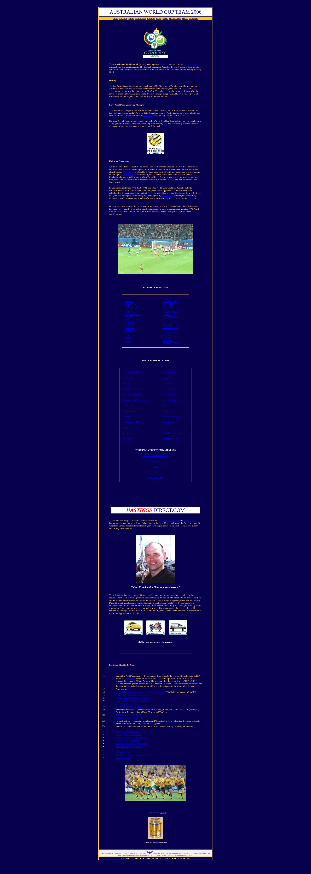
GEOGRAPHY (140, 19)
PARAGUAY (168, 304)
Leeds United (168, 378)
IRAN (127, 335)
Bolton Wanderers (131, 394)
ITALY (128, 338)
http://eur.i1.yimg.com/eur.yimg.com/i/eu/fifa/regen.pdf (140, 692)
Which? (139, 706)
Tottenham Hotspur (171, 433)
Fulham (126, 438)
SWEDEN (167, 325)
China (184, 88)
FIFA (165, 123)
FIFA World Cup (155, 477)
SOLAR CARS (185, 858)
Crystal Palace (129, 422)
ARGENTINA (131, 304)
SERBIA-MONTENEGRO (170, 315)
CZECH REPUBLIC (134, 320)
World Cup (148, 115)
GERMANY (130, 330)
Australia (165, 64)
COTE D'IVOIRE (132, 314)
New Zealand (167, 195)
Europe (191, 198)
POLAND (167, 307)
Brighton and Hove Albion (134, 400)
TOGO (166, 330)
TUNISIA (167, 338)
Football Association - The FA (155, 455)
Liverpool (167, 383)
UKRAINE (168, 340)
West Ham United (170, 438)
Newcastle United (170, 405)
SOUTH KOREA (170, 322)
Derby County (129, 427)
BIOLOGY (123, 19)
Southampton (168, 422)
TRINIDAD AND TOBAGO (170, 334)
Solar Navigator (191, 520)
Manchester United (171, 394)
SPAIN (166, 320)
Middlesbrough (169, 400)
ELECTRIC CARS (152, 858)
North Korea (128, 172)
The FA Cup (155, 461)
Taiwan (151, 193)
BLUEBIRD (139, 858)
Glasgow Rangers (170, 372)
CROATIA (129, 317)
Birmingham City (130, 383)
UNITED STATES (171, 343)
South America (115, 201)
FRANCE (129, 327)
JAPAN (128, 340)
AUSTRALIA (131, 307)
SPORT (185, 19)
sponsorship (129, 678)
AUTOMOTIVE (127, 858)
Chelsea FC (128, 416)
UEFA (155, 466)
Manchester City (170, 389)
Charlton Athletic (130, 411)
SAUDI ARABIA (170, 312)
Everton (126, 433)
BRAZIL (129, 309)
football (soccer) (190, 64)
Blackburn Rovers (131, 389)
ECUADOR (130, 322)
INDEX (158, 19)
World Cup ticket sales (125, 706)
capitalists (163, 813)
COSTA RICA (131, 312)
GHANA (129, 332)
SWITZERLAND (170, 327)
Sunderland (168, 427)
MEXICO (167, 299)
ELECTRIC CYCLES (169, 858)
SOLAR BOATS (175, 19)
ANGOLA (129, 301)
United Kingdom (128, 174)
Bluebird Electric (172, 520)
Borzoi (161, 520)
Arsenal (126, 372)
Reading (166, 411)
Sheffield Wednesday (172, 416)
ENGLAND (130, 325)
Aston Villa (128, 378)
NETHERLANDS (170, 301)
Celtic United (129, 405)
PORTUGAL (168, 309)
